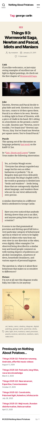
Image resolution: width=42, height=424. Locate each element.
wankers (30, 334)
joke (7, 331)
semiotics (22, 334)
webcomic (9, 336)
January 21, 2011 (29, 53)
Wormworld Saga (28, 76)
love (15, 331)
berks (11, 326)
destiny (22, 326)
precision (34, 331)
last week (25, 144)
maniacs (21, 331)
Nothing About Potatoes (21, 5)
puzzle (7, 334)
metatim (14, 53)
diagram (29, 326)
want (36, 334)
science (14, 334)
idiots (34, 329)
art (6, 326)
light (11, 331)
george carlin (18, 329)
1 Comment (22, 56)
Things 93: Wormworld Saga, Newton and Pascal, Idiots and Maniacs (21, 39)
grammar (27, 329)
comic (16, 326)
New (21, 27)
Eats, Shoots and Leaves (17, 153)
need (28, 331)
